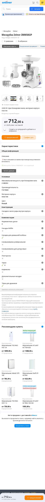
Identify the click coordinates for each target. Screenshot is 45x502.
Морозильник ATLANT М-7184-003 (30, 346)
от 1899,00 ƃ (7, 351)
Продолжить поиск (22, 426)
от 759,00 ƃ (6, 406)
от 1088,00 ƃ (27, 351)
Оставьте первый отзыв (11, 104)
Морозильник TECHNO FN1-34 (10, 346)
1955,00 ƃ (26, 406)
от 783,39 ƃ (6, 379)
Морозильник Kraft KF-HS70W (30, 374)
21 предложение (7, 353)
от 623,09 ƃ (27, 379)
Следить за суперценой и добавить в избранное (22, 130)
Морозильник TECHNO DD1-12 (10, 402)
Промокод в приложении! (13, 14)
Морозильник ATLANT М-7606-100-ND (30, 402)
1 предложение (27, 409)
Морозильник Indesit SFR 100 (10, 374)
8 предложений (7, 381)
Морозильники (6, 343)
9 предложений (27, 381)
